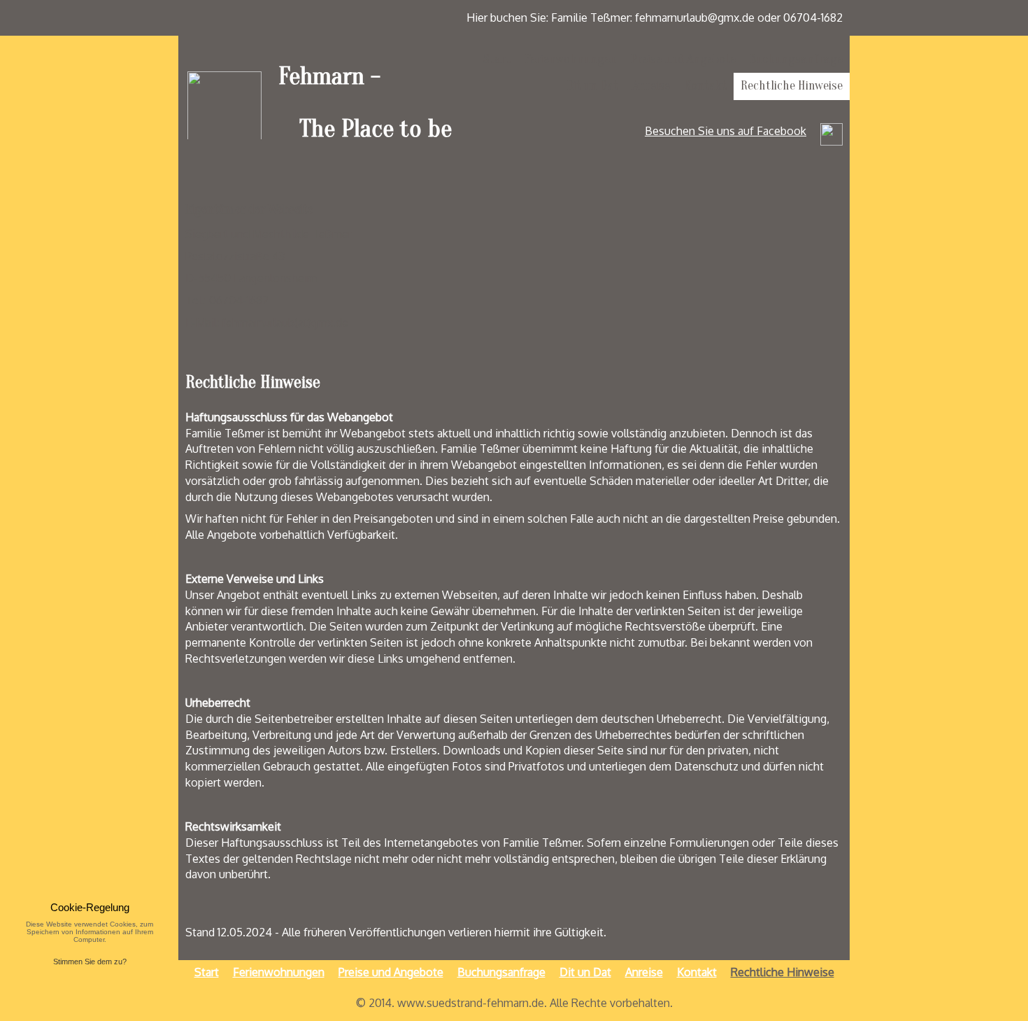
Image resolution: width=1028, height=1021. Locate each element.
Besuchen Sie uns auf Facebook (725, 131)
